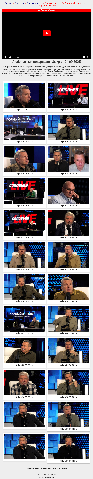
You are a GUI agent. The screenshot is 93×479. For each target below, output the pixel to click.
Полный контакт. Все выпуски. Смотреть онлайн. (46, 468)
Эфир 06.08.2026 (24, 269)
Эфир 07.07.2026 (68, 461)
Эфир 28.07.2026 (68, 333)
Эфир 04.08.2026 (24, 301)
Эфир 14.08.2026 (24, 205)
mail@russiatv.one (46, 477)
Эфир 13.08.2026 (68, 205)
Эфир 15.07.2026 (68, 397)
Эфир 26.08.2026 (68, 110)
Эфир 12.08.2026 (24, 237)
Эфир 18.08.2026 (68, 173)
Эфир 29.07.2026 (24, 333)
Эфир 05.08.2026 (68, 269)
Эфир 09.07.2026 (68, 429)
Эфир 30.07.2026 (68, 301)
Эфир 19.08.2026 (24, 173)
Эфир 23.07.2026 (24, 365)
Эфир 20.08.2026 (68, 141)
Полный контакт (34, 3)
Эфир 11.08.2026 (68, 237)
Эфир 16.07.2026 (24, 397)
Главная (9, 3)
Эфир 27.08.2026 (24, 110)
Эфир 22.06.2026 (68, 365)
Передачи (19, 3)
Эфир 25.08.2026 (24, 141)
